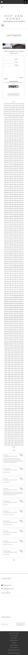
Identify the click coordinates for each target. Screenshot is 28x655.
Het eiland (14, 635)
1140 (21, 392)
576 (15, 239)
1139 (18, 392)
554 (20, 233)
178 (20, 138)
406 (10, 196)
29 (4, 107)
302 (10, 170)
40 (23, 107)
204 (5, 146)
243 (22, 154)
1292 (9, 445)
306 (20, 170)
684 (5, 267)
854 (10, 309)
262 (10, 160)
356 (5, 184)
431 (12, 202)
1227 (12, 423)
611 (22, 247)
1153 (5, 398)
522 (20, 225)
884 (5, 318)
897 (17, 320)
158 (10, 134)
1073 (18, 370)
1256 (9, 433)
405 (8, 196)
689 (17, 267)
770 (20, 287)
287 (12, 166)
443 (22, 204)
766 (10, 287)
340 (5, 180)
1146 (21, 394)
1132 (15, 390)
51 (21, 109)
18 (6, 105)
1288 (15, 443)
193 (17, 142)
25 (18, 105)
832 (15, 303)
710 (10, 273)
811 (22, 297)
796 (5, 295)
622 (10, 251)
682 (20, 265)
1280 (9, 441)
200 (15, 144)
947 (22, 332)
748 (5, 283)
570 (20, 237)
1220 (9, 421)
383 (12, 190)
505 (17, 221)
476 (5, 215)
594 (20, 243)
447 (12, 206)
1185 (12, 408)
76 (23, 114)
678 (10, 265)
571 (22, 237)
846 (10, 307)
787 (22, 291)
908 (5, 324)
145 (17, 130)
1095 (12, 378)
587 (22, 241)
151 (12, 132)
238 (10, 154)
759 (12, 285)
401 (17, 194)
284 (5, 166)
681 (17, 265)
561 (17, 235)
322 (20, 174)
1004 (9, 348)
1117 (5, 386)
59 (14, 112)
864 (15, 311)
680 (15, 265)
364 (5, 186)
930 (20, 328)
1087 (5, 376)
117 (8, 124)
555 (22, 233)
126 (10, 126)
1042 (15, 360)
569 (17, 237)
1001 (18, 346)
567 (12, 237)
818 (20, 299)
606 (10, 247)
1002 (22, 346)
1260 (21, 433)
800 (15, 295)
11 (15, 103)
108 (5, 122)
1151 (18, 396)
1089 (12, 376)
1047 (12, 362)
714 (20, 273)
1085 (18, 374)
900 (5, 322)
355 (22, 182)
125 (8, 126)
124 (5, 126)
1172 (9, 404)
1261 (5, 435)
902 (10, 322)
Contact (14, 638)
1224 (21, 421)
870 (10, 313)
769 (17, 287)
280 (15, 164)
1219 (5, 421)
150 (10, 132)
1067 (18, 368)
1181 (18, 406)
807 (12, 297)
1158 (21, 398)
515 (22, 223)
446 (10, 206)
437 (8, 204)
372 (5, 188)
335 (12, 178)
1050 (21, 362)
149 (8, 132)
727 (12, 277)
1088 (9, 376)
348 (5, 182)
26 (20, 105)
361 (17, 184)
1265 (18, 435)
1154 (9, 398)
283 (22, 164)
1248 (21, 429)
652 (5, 259)
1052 (9, 364)
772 (5, 289)
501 (8, 221)
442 (20, 204)
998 (10, 346)
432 (15, 202)
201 (17, 144)
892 (5, 320)
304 (15, 170)
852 (5, 309)
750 (10, 283)
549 (8, 233)
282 (20, 164)
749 (8, 283)
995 (22, 344)
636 (5, 255)
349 (8, 182)
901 (8, 322)
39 (21, 107)
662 (10, 261)
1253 (18, 431)
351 (12, 182)
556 (5, 235)
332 (5, 178)
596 (5, 245)
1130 (9, 390)
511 (12, 223)
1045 (5, 362)
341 (8, 180)
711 (12, 273)
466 (20, 210)
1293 (12, 445)
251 (22, 156)
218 (20, 148)
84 (16, 116)
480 (15, 215)
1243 (5, 429)
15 (21, 103)
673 (17, 263)
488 (15, 217)
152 (15, 132)
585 (17, 241)
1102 (15, 380)
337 (17, 178)
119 (12, 124)
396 (5, 194)
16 (23, 103)
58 (13, 112)
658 (20, 259)
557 (8, 235)
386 (20, 190)
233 (17, 152)
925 (8, 328)
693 (8, 269)
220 (5, 150)
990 (10, 344)
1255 (5, 433)
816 (15, 299)
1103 (18, 380)
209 (17, 146)
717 (8, 275)
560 (15, 235)
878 (10, 316)
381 (8, 190)
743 (12, 281)
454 (10, 208)
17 (4, 105)
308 (5, 172)
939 (22, 330)
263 (12, 160)
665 (17, 261)
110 (10, 122)
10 (13, 103)
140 (5, 130)
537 (17, 229)
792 (15, 293)
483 (22, 215)
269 (8, 162)
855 (12, 309)
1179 (12, 406)
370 (20, 186)
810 (20, 297)
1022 (9, 354)
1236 (21, 425)
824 (15, 301)
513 (17, 223)
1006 (15, 348)
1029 (12, 356)
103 (12, 120)
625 (17, 251)
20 (9, 105)
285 (8, 166)
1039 (5, 360)
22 (13, 105)
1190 (9, 410)
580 (5, 241)
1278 (21, 439)
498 (20, 219)
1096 (15, 378)
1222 (15, 421)
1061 (18, 366)
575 (12, 239)
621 (8, 251)
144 (15, 130)
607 (12, 247)
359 (12, 184)
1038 (21, 358)
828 (5, 303)
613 (8, 249)
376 (15, 188)
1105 (5, 382)
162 (20, 134)
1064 (9, 368)
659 (22, 259)
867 (22, 311)
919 (12, 326)
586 (20, 241)
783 (12, 291)
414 (10, 198)
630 (10, 253)
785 (17, 291)
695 (12, 269)
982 (10, 342)
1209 (12, 416)
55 (8, 112)
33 (11, 107)
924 (5, 328)
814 (10, 299)
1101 (12, 380)
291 (22, 166)
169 (17, 136)
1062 (21, 366)
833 (17, 303)
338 (20, 178)
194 (20, 142)
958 (10, 336)
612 (5, 249)
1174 (15, 404)
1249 (5, 431)
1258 (15, 433)
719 (12, 275)
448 (15, 206)
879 (12, 316)
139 (22, 128)
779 (22, 289)
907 (22, 322)
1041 (12, 360)
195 (22, 142)
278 (10, 164)
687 (12, 267)
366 (10, 186)
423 (12, 200)
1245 (12, 429)
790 (10, 293)
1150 (15, 396)
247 (12, 156)
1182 (21, 406)
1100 (9, 380)
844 (5, 307)
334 (10, 178)
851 (22, 307)
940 (5, 332)
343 (12, 180)
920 (15, 326)
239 (12, 154)
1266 (21, 435)
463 (12, 210)
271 (12, 162)
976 (15, 340)
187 (22, 140)
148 (5, 132)
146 (20, 130)
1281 (12, 441)
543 (12, 231)
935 (12, 330)
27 (21, 105)
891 (22, 318)
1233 (12, 425)
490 (20, 217)
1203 (12, 414)
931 (22, 328)
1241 (18, 427)
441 (17, 204)
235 (22, 152)
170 (20, 136)
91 (8, 118)
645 (8, 257)
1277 (18, 439)
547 (22, 231)
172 (5, 138)
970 (20, 338)
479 (12, 215)
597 (8, 245)
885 (8, 318)
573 (8, 239)
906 (20, 322)
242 (20, 154)
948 (5, 334)
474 (20, 212)
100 (5, 120)
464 (15, 210)
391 (12, 192)
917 (8, 326)
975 (12, 340)
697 (17, 269)
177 (17, 138)
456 (15, 208)
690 (20, 267)
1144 (15, 394)
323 (22, 174)
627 (22, 251)
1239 (12, 427)
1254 (21, 431)
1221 (12, 421)
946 (20, 332)
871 (12, 313)
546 (20, 231)
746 (20, 281)
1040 (9, 360)
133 (8, 128)
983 (12, 342)
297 (17, 168)
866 (20, 311)
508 (5, 223)
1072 (15, 370)
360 (15, 184)
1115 (18, 384)
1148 (9, 396)
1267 (5, 437)
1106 (9, 382)
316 (5, 174)
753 (17, 283)
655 (12, 259)
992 (15, 344)
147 (22, 130)
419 (22, 198)
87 (21, 116)
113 (17, 122)
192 (15, 142)
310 (10, 172)
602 (20, 245)
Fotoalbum (14, 647)
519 (12, 225)
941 (8, 332)
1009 (5, 350)
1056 (21, 364)
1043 (18, 360)
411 (22, 196)
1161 (12, 400)
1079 (18, 372)
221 (8, 150)
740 (5, 281)
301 (8, 170)
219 (22, 148)
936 (15, 330)
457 (17, 208)
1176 (21, 404)
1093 (5, 378)
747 (22, 281)
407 (12, 196)
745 (17, 281)
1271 (18, 437)
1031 (18, 356)
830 (10, 303)
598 (10, 245)
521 (17, 225)
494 (10, 219)
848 (15, 307)
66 (6, 114)
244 (5, 156)
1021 (5, 354)
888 (15, 318)
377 (17, 188)
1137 (12, 392)
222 (10, 150)
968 (15, 338)
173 (8, 138)
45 (11, 109)
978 (20, 340)
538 (20, 229)
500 (5, 221)
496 (15, 219)
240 (15, 154)
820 (5, 301)
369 (17, 186)
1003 (5, 348)
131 (22, 126)
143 (12, 130)
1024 (15, 354)
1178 (9, 406)
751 (12, 283)
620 (5, 251)
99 (22, 118)
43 (8, 109)
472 (15, 212)
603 (22, 245)
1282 (15, 441)
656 (15, 259)
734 (10, 279)
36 (16, 107)
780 (5, 291)
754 (20, 283)
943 (12, 332)
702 (10, 271)
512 (15, 223)
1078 (15, 372)
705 (17, 271)
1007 (18, 348)
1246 (15, 429)
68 (9, 114)
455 (12, 208)
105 (17, 120)
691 (22, 267)
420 (5, 200)
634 (20, 253)
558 (10, 235)
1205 (18, 414)
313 (17, 172)
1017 (12, 352)
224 (15, 150)
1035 (12, 358)
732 (5, 279)
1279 (5, 441)
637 (8, 255)
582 (10, 241)
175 (12, 138)
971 (22, 338)
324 (5, 176)
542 (10, 231)
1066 (15, 368)
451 (22, 206)
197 (8, 144)
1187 (18, 408)
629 (8, 253)
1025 (18, 354)
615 (12, 249)
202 (20, 144)
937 (17, 330)
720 (15, 275)
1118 (9, 386)
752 (15, 283)
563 (22, 235)
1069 (5, 370)
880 (15, 316)
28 (23, 105)
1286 (9, 443)
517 (8, 225)
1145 (18, 394)
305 (17, 170)
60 (16, 112)
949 (8, 334)
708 (5, 273)
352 (15, 182)
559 (12, 235)
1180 (15, 406)
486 (10, 217)
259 (22, 158)
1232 (9, 425)
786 (20, 291)
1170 (21, 402)
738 (20, 279)
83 (14, 116)
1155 (12, 398)
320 (15, 174)
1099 (5, 380)
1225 (5, 423)
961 (17, 336)
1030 (15, 356)
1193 (18, 410)
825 (17, 301)
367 (12, 186)
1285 (5, 443)
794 (20, 293)
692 (5, 269)
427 (22, 200)
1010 (9, 350)
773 (8, 289)
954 (20, 334)
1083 (12, 374)
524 (5, 227)
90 (7, 118)
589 (8, 243)
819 (22, 299)
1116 (21, 384)
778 (20, 289)
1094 (9, 378)
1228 (15, 423)
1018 (15, 352)
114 (20, 122)
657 (17, 259)
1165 (5, 402)
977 (17, 340)
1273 (5, 439)
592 (15, 243)
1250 (9, 431)
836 (5, 305)
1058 (9, 366)
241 (17, 154)
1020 (21, 352)
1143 (12, 394)
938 (20, 330)
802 (20, 295)
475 (22, 212)
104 (15, 120)
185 (17, 140)
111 (12, 122)
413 (8, 198)
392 (15, 192)
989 (8, 344)
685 (8, 267)
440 (15, 204)
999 (13, 346)
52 (23, 109)
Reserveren (14, 640)
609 (17, 247)
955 (22, 334)
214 (10, 148)
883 (22, 316)
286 (10, 166)
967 (12, 338)
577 (17, 239)
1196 (9, 412)
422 (10, 200)
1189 (5, 410)
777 (17, 289)
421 (8, 200)
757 (8, 285)
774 (10, 289)
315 (22, 172)
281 (17, 164)
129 (17, 126)
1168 (15, 402)
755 (22, 283)
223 (12, 150)
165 (8, 136)
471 (12, 212)
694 (10, 269)
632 (15, 253)
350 (10, 182)
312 (15, 172)
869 (8, 313)
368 (15, 186)
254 (10, 158)
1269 (12, 437)
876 (5, 316)
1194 (21, 410)
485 (8, 217)
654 (10, 259)
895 (12, 320)
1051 (5, 364)
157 (8, 134)
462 (10, 210)
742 (10, 281)
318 (10, 174)
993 (17, 344)
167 (12, 136)
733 (8, 279)
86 (20, 116)
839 (12, 305)
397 (8, 194)
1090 (15, 376)
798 (10, 295)
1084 (15, 374)
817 (17, 299)
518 (10, 225)
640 (15, 255)
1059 (12, 366)
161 (17, 134)
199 (12, 144)
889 (17, 318)
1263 (12, 435)
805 (8, 297)
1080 (21, 372)
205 (8, 146)
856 (15, 309)
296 (15, 168)
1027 (5, 356)
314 (20, 172)
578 (20, 239)
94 (14, 118)
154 (20, 132)
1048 (15, 362)
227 (22, 150)
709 (8, 273)
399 (12, 194)
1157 (18, 398)
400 (15, 194)
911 (12, 324)
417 (17, 198)
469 (8, 212)
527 (12, 227)
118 (10, 124)
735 (12, 279)
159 (12, 134)
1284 (21, 441)
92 (10, 118)
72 (16, 114)
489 (17, 217)
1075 (5, 372)
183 (12, 140)
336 (15, 178)
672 (15, 263)
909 (8, 324)
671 (12, 263)
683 (22, 265)
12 (16, 103)
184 (15, 140)
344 (15, 180)
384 (15, 190)
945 (17, 332)
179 (22, 138)
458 (20, 208)
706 (20, 271)
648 (15, 257)
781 (8, 291)
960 (15, 336)
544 (15, 231)
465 (17, 210)
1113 (12, 384)
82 (13, 116)
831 (12, 303)
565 (8, 237)
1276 (15, 439)
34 (13, 107)
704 (15, 271)
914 (20, 324)
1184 (9, 408)
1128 (21, 388)
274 (20, 162)
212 (5, 148)
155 (22, 132)
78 (6, 116)
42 (6, 109)
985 (17, 342)
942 (10, 332)
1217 (18, 419)
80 (9, 116)
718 (10, 275)
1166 (9, 402)
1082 (9, 374)
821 (8, 301)
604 (5, 247)
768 (15, 287)
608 (15, 247)
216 (15, 148)
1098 (21, 378)
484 (5, 217)
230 (10, 152)
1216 (15, 419)
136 (15, 128)
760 (15, 285)
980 (5, 342)
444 (5, 206)
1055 (18, 364)
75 (21, 114)
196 (5, 144)
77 (4, 116)
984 (15, 342)
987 (22, 342)
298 (20, 168)
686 (10, 267)
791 (12, 293)
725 (8, 277)
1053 (12, 364)
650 (20, 257)
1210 (15, 416)
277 (8, 164)
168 (15, 136)
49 (18, 109)
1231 (5, 425)
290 (20, 166)
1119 (12, 386)
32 (9, 107)
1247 (18, 429)
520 (15, 225)
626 (20, 251)
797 (8, 295)
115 (22, 122)
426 (20, 200)
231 (12, 152)
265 (17, 160)
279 (12, 164)
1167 (12, 402)
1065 (12, 368)
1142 (9, 394)
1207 (5, 416)
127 (12, 126)
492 (5, 219)
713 (17, 273)
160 (15, 134)
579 (22, 239)
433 (17, 202)
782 (10, 291)
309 (8, 172)
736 (15, 279)
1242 (21, 427)
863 (12, 311)
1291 (5, 445)
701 (8, 271)
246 (10, 156)
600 (15, 245)
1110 (21, 382)
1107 (12, 382)
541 (8, 231)
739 (22, 279)
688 (15, 267)
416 (15, 198)
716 (5, 275)
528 (15, 227)
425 (17, 200)
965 (8, 338)
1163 (18, 400)
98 (21, 118)
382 (10, 190)
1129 (5, 390)
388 (5, 192)
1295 (18, 445)
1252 (15, 431)
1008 (21, 348)
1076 (9, 372)
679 (12, 265)
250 (20, 156)
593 (17, 243)
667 (22, 261)
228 (5, 152)
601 (17, 245)
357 (8, 184)
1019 (18, 352)
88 (23, 116)
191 (12, 142)
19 (8, 105)
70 (13, 114)
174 (10, 138)
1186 (15, 408)
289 (17, 166)
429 (8, 202)
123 (22, 124)
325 (8, 176)
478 (10, 215)
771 (22, 287)
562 (20, 235)
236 (5, 154)
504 (15, 221)
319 (12, 174)
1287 (12, 443)
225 (17, 150)
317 (8, 174)
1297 (13, 447)
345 (17, 180)
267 (22, 160)
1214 (9, 419)
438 (10, 204)
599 (12, 245)
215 (12, 148)
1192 (15, 410)
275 (22, 162)
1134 (21, 390)
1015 (5, 352)
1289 (18, 443)
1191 (12, 410)
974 (10, 340)
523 (22, 225)
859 (22, 309)
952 (15, 334)
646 (10, 257)
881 (17, 316)
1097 (18, 378)
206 (10, 146)
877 (8, 316)
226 (20, 150)
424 (15, 200)
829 (8, 303)
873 (17, 313)
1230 (21, 423)
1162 (15, 400)
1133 (18, 390)
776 (15, 289)
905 (17, 322)
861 (8, 311)
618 (20, 249)
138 (20, 128)
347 (22, 180)
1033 (5, 358)
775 (12, 289)
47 (14, 109)
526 (10, 227)
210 (20, 146)
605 (8, 247)
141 (8, 130)
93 (12, 118)
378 (20, 188)
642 (20, 255)
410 (20, 196)
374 (10, 188)
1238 (9, 427)
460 (5, 210)
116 (5, 124)
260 (5, 160)
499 (22, 219)
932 (5, 330)
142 (10, 130)
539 (22, 229)
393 (17, 192)
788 (5, 293)
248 (15, 156)
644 (5, 257)
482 (20, 215)
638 (10, 255)
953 (17, 334)
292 (5, 168)
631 (12, 253)
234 (20, 152)
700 (5, 271)
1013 (18, 350)
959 (12, 336)
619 (22, 249)
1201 (5, 414)
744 (15, 281)
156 (5, 134)
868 (5, 313)
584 (15, 241)
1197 (12, 412)
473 (17, 212)
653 (8, 259)
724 (5, 277)
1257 (12, 433)
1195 (5, 412)
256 (15, 158)
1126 (15, 388)
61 (18, 112)
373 (8, 188)
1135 (5, 392)
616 (15, 249)
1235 (18, 425)
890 (20, 318)
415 (12, 198)
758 (10, 285)
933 (8, 330)
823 (12, 301)
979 (22, 340)
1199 (18, 412)
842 (20, 305)
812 (5, 299)
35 (14, 107)
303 (12, 170)
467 (22, 210)
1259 (18, 433)
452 (5, 208)
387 (22, 190)
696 (15, 269)
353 (17, 182)
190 (10, 142)
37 (18, 107)
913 (17, 324)
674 (20, 263)
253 (8, 158)
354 (20, 182)
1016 (9, 352)
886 (10, 318)
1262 (9, 435)
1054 (15, 364)
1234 (15, 425)
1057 (5, 366)
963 (22, 336)
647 (12, 257)
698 (20, 269)
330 (20, 176)
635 (22, 253)
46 (13, 109)
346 (20, 180)
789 (8, 293)
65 (4, 114)
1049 (18, 362)
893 (8, 320)
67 (8, 114)
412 (5, 198)
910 (10, 324)
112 (15, 122)
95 (15, 118)
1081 (5, 374)
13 (18, 103)
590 (10, 243)
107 (22, 120)
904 (15, 322)
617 (17, 249)
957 (8, 336)
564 (5, 237)
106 (20, 120)
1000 (15, 346)
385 (17, 190)
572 (5, 239)
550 (10, 233)
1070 (9, 370)
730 (20, 277)
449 (17, 206)
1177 (5, 406)
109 (8, 122)
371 (22, 186)
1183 (5, 408)
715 (22, 273)
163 (22, 134)
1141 (5, 394)
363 (22, 184)
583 (12, 241)
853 (8, 309)
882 (20, 316)
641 (17, 255)
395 (22, 192)
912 (15, 324)
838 (10, 305)
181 (8, 140)
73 (18, 114)
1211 (18, 416)
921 (17, 326)
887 (12, 318)
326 (10, 176)
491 (22, 217)
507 (22, 221)
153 (17, 132)
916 (5, 326)
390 (10, 192)
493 (8, 219)
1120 (15, 386)
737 (17, 279)
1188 (21, 408)
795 (22, 293)
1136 (9, 392)
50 (20, 109)
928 (15, 328)
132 (5, 128)
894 (10, 320)
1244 (9, 429)
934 (10, 330)
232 (15, 152)
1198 (15, 412)
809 (17, 297)
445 (8, 206)
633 (17, 253)
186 (20, 140)
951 (12, 334)
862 (10, 311)
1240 (15, 427)
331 (22, 176)
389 (8, 192)
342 (10, 180)
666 (20, 261)
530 (20, 227)
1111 (5, 384)
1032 (21, 356)
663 (12, 261)
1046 (9, 362)
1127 (18, 388)
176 (15, 138)
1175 (18, 404)
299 (22, 168)
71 (14, 114)
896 (15, 320)
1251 (12, 431)
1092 (21, 376)
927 (12, 328)
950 (10, 334)
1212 (21, 416)
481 (17, 215)
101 (8, 120)
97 (19, 118)
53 (4, 112)
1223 (18, 421)
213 (8, 148)
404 (5, 196)
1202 (9, 414)
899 (22, 320)
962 (20, 336)
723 (22, 275)
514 (20, 223)
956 (5, 336)
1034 (9, 358)
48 (16, 109)
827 (22, 301)
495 (12, 219)
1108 (15, 382)
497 (17, 219)
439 (12, 204)
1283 (18, 441)
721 (17, 275)
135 (12, 128)
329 (17, 176)
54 (6, 112)
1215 (12, 419)
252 (5, 158)
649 (17, 257)
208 (15, 146)
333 (8, 178)
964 (5, 338)
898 (20, 320)
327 (12, 176)
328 (15, 176)
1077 (12, 372)
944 (15, 332)
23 (14, 105)
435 (22, 202)
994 (20, 344)
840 (15, 305)
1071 (12, 370)
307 (22, 170)
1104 (21, 380)
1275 (12, 439)
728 (15, 277)
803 (22, 295)
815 (12, 299)
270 (10, 162)
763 (22, 285)
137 (17, 128)
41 (4, 109)
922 (20, 326)
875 (22, 313)
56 (9, 112)
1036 (15, 358)
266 (20, 160)
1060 (15, 366)
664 (15, 261)
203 (22, 144)
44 (9, 109)
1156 (15, 398)
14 (20, 103)
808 (15, 297)
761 (17, 285)
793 (17, 293)
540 (5, 231)
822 (10, 301)
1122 (21, 386)
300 (5, 170)
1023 (12, 354)
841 (17, 305)
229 (8, 152)
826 (20, 301)
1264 (15, 435)
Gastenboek (14, 645)
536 (15, 229)
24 (16, 105)
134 (10, 128)
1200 (21, 412)
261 (8, 160)
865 (17, 311)
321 (17, 174)
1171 (5, 404)
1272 (21, 437)
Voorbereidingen (14, 650)
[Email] (1, 2)
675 (22, 263)
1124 (9, 388)
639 (12, 255)
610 (20, 247)
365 (8, 186)
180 (5, 140)
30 (6, 107)
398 (10, 194)
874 (20, 313)
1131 (12, 390)
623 (12, 251)
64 (23, 112)
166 (10, 136)
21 (11, 105)
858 (20, 309)
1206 (21, 414)
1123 (5, 388)
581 (8, 241)
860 (5, 311)
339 (22, 178)
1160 (9, 400)
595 (22, 243)
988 (5, 344)
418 (20, 198)
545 (17, 231)
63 (21, 112)
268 (5, 162)
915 (22, 324)
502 (10, 221)
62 (20, 112)
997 (8, 346)
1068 (21, 368)
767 (12, 287)
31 (8, 107)
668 (5, 263)
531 (22, 227)
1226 (9, 423)
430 (10, 202)
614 (10, 249)
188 (5, 142)
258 (20, 158)
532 (5, 229)
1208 (9, 416)
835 (22, 303)
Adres (14, 642)
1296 (21, 445)
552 (15, 233)
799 (12, 295)
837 (8, 305)
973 (8, 340)
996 (5, 346)
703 (12, 271)
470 (10, 212)
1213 (5, 419)
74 (20, 114)
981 (8, 342)
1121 (18, 386)
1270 (15, 437)
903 (12, 322)
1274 (9, 439)
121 (17, 124)
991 (12, 344)
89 (5, 118)
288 (15, 166)
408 (15, 196)
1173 (12, 404)
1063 (5, 368)
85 (18, 116)
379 (22, 188)
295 (12, 168)
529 (17, 227)
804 (5, 297)
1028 (9, 356)
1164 (21, 400)
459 (22, 208)
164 (5, 136)
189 (8, 142)
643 (22, 255)
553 (17, 233)
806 (10, 297)
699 (22, 269)
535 (12, 229)
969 (17, 338)
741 (8, 281)
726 (10, 277)
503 (12, 221)
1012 (15, 350)
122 (20, 124)
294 (10, 168)
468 (5, 212)
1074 (21, 370)
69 (11, 114)
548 (5, 233)
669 (8, 263)
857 (17, 309)
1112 (9, 384)
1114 (15, 384)
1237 (5, 427)
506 (20, 221)
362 (20, 184)
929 (17, 328)
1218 (21, 419)
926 (10, 328)
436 (5, 204)
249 (17, 156)
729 (17, 277)
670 (10, 263)
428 (5, 202)
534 (10, 229)
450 (20, 206)
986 (20, 342)
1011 (12, 350)
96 (17, 118)
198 (10, 144)
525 (8, 227)
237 (8, 154)
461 (8, 210)
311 (12, 172)
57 (11, 112)
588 (5, 243)
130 (20, 126)
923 (22, 326)
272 (15, 162)
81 (11, 116)
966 (10, 338)
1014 (21, 350)
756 (5, 285)
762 (20, 285)
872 (15, 313)
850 (20, 307)
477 (8, 215)
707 (22, 271)
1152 (21, 396)
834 (20, 303)
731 (22, 277)
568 (15, 237)
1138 (15, 392)
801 (17, 295)
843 (22, 305)
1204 (15, 414)
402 (20, 194)
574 (10, 239)
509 (8, 223)
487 (12, 217)
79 (8, 116)
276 (5, 164)
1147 (5, 396)
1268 (9, 437)
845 (8, 307)
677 (8, 265)
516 (5, 225)
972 (5, 340)
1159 (5, 400)
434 (20, 202)
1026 (21, 354)
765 (8, 287)
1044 (21, 360)
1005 (12, 348)
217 (17, 148)
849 (17, 307)
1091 (18, 376)
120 (15, 124)
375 (12, 188)
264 (15, 160)
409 (17, 196)
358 (10, 184)
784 (15, 291)
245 (8, 156)
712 (15, 273)
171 (22, 136)
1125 (12, 388)
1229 (18, 423)
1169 (18, 402)
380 (5, 190)
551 (12, 233)
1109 (18, 382)
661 (8, 261)
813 (8, 299)
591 (12, 243)
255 (12, 158)
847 (12, 307)
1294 (15, 445)
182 (10, 140)
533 (8, 229)
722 (20, 275)
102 (10, 120)
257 (17, 158)
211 (22, 146)
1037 (18, 358)
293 (8, 168)
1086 (21, 374)
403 (22, 194)
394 (20, 192)
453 (8, 208)
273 (17, 162)
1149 (12, 396)
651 (22, 257)
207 (12, 146)
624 (15, 251)
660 (5, 261)
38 (20, 107)
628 (5, 253)
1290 (21, 443)
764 (5, 287)
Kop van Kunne (14, 17)
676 (5, 265)
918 (10, 326)
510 (10, 223)
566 (10, 237)
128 (15, 126)
